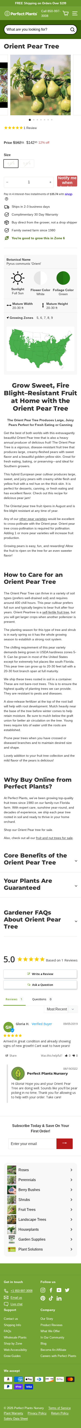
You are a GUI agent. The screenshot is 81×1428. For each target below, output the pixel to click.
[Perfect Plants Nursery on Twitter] (67, 1290)
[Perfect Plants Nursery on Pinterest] (42, 1298)
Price (8, 143)
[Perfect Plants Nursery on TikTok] (51, 1298)
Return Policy (60, 1413)
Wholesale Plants (15, 1337)
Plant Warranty (13, 1413)
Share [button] (13, 1056)
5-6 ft (27, 163)
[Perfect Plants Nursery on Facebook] (51, 1290)
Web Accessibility (15, 1350)
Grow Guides (12, 1356)
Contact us (11, 1318)
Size (7, 155)
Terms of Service (59, 1408)
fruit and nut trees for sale (54, 838)
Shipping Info (12, 1325)
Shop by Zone (13, 1343)
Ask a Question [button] (42, 985)
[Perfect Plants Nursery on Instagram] (42, 1290)
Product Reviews (51, 1325)
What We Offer (50, 1331)
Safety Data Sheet (16, 1418)
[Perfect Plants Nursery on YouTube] (59, 1290)
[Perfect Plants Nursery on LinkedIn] (59, 1298)
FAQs (7, 1331)
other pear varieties (33, 519)
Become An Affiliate (53, 1350)
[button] (67, 1056)
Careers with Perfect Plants (58, 1356)
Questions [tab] (39, 999)
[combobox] (40, 29)
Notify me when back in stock (67, 181)
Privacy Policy (37, 1413)
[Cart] (65, 13)
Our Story (46, 1318)
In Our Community (52, 1337)
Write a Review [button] (42, 974)
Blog (43, 1343)
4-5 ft (11, 163)
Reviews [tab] (11, 999)
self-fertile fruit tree (55, 612)
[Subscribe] (64, 1143)
